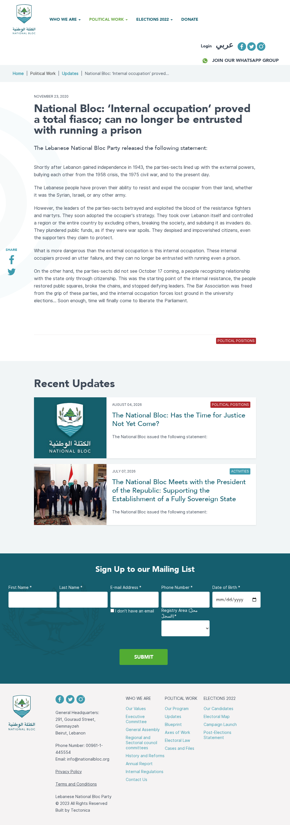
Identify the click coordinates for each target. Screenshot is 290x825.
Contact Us (136, 779)
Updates (70, 73)
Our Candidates (218, 708)
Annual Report (139, 763)
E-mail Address (125, 587)
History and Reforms (145, 755)
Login (206, 46)
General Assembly (143, 729)
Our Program (177, 708)
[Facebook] (11, 261)
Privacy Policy (69, 771)
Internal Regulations (144, 771)
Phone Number (177, 587)
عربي (225, 44)
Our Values (136, 708)
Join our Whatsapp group (245, 60)
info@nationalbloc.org (88, 759)
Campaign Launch (220, 724)
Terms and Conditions (76, 784)
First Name (20, 587)
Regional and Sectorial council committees (141, 742)
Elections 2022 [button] (153, 19)
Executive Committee (136, 719)
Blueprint (173, 724)
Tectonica (80, 810)
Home (18, 73)
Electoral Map (217, 716)
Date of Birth (226, 587)
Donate (189, 19)
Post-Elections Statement (217, 735)
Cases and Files (179, 748)
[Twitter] (11, 274)
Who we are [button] (64, 19)
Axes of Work (177, 732)
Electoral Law (177, 740)
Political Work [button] (107, 19)
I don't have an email (134, 611)
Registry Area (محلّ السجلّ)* (179, 613)
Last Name (70, 587)
